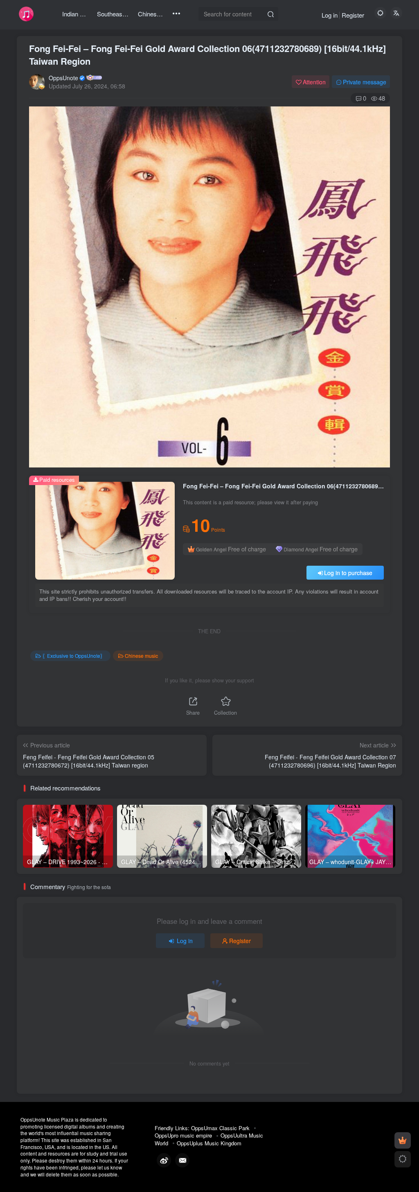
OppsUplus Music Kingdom (209, 1143)
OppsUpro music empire (183, 1135)
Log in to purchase (348, 573)
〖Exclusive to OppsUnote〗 (73, 655)
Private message (364, 82)
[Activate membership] (402, 1140)
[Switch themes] (402, 1159)
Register (353, 15)
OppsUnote (63, 78)
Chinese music (141, 655)
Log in (330, 15)
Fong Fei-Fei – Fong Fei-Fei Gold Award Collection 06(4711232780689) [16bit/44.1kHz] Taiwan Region (207, 55)
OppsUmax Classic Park (220, 1128)
